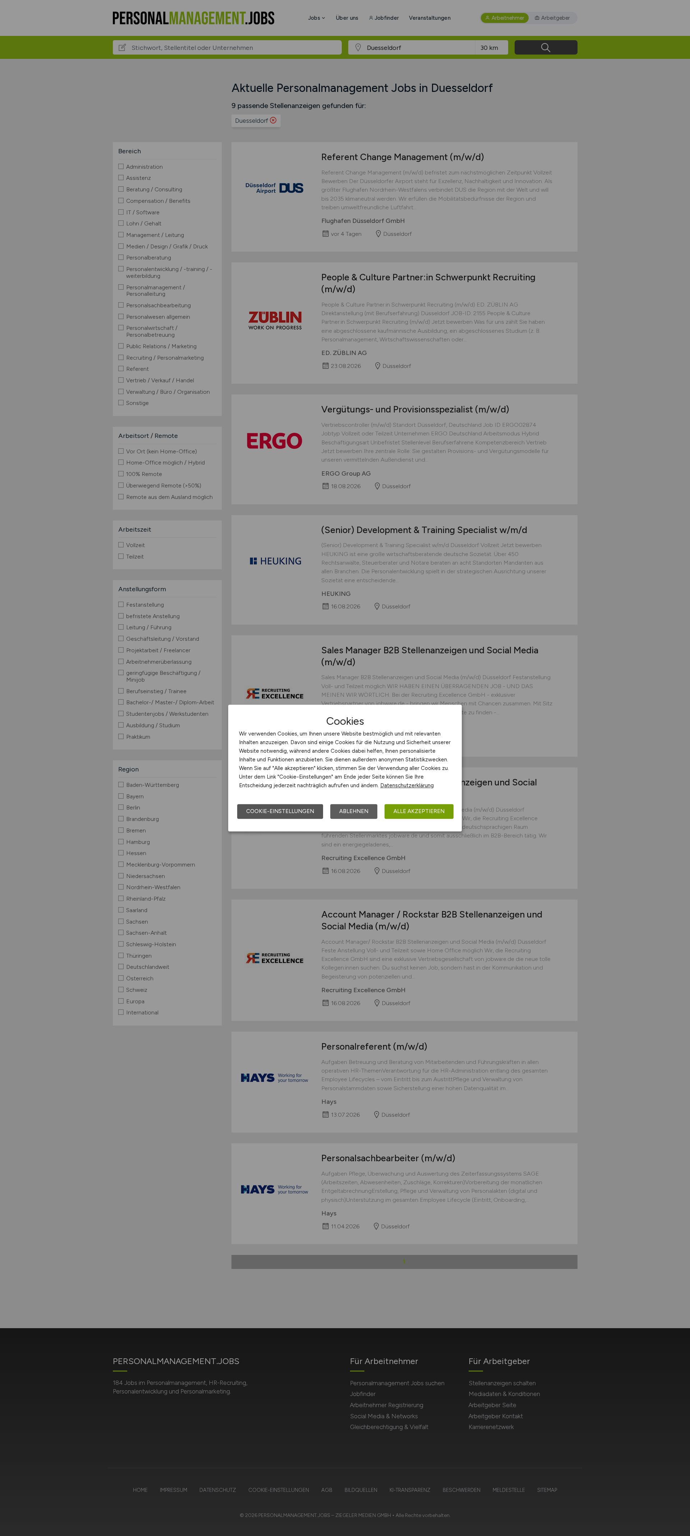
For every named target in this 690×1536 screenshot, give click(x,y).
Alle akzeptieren (419, 811)
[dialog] (345, 768)
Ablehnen (353, 811)
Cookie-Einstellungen (280, 811)
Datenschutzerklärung (407, 785)
